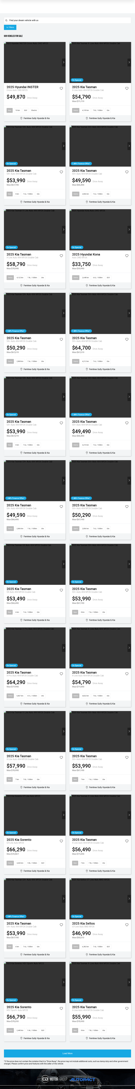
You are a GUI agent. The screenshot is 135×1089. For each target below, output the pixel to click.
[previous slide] (6, 62)
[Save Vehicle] (61, 89)
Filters (11, 27)
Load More (67, 1053)
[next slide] (64, 62)
